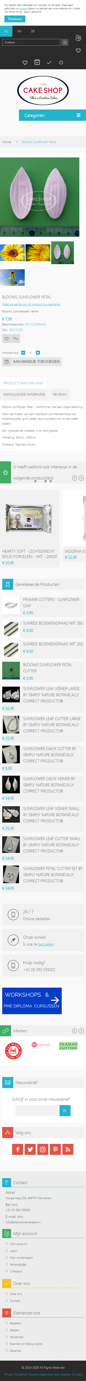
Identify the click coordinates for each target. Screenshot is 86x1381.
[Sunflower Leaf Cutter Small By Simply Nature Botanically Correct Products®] (11, 844)
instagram (42, 1149)
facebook (17, 1149)
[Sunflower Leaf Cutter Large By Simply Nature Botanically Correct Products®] (11, 724)
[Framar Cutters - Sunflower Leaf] (11, 605)
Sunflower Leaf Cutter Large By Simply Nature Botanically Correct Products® (52, 725)
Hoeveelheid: (10, 352)
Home (6, 141)
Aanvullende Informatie (24, 394)
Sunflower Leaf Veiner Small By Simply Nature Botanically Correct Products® (51, 814)
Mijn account (78, 50)
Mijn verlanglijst (25, 62)
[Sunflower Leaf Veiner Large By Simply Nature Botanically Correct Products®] (11, 694)
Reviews (60, 394)
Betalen (48, 62)
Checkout (16, 1271)
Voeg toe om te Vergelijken (15, 338)
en (19, 31)
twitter (30, 1149)
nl (6, 31)
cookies (23, 8)
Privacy (8, 1374)
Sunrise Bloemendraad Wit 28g (53, 623)
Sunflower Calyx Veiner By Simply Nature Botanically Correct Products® (49, 785)
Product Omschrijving (23, 383)
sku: (5, 330)
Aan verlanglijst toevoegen (6, 338)
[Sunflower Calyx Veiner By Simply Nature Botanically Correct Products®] (11, 784)
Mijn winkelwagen (37, 62)
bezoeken (46, 944)
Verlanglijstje (18, 1264)
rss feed (67, 1149)
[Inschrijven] (65, 1110)
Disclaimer (20, 1374)
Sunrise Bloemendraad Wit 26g (53, 643)
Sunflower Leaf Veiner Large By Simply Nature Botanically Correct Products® (51, 695)
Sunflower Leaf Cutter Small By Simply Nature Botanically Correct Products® (52, 845)
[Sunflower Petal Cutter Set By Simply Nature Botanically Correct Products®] (11, 874)
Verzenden (17, 1337)
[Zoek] (65, 42)
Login (13, 1250)
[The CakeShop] (43, 90)
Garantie (15, 1350)
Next (81, 478)
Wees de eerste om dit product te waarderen (31, 304)
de (33, 31)
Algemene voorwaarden (55, 1374)
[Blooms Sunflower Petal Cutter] (11, 670)
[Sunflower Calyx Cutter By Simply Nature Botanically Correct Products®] (11, 754)
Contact (15, 1300)
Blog (78, 37)
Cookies (33, 1374)
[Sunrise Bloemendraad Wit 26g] (11, 650)
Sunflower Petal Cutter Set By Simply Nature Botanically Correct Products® (53, 874)
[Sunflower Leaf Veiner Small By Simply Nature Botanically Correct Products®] (11, 814)
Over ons (16, 1294)
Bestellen (15, 1323)
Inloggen (60, 62)
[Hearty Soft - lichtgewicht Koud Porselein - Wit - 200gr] (30, 492)
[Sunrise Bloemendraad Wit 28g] (11, 629)
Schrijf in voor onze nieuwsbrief (41, 1099)
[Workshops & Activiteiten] (32, 990)
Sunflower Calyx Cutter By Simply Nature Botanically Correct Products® (49, 755)
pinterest (55, 1149)
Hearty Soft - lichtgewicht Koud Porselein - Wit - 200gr (29, 553)
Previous (74, 478)
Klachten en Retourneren (26, 1344)
